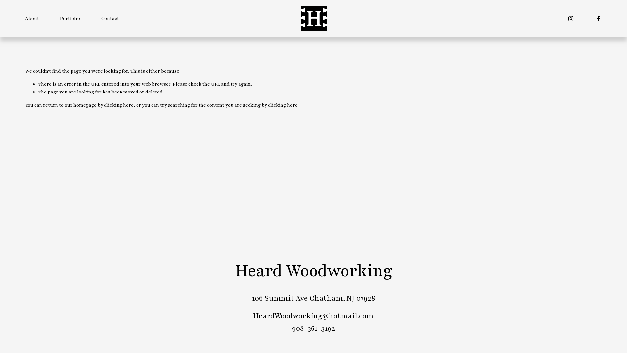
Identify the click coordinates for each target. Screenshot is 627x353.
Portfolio (70, 18)
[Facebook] (598, 18)
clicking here (119, 105)
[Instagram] (571, 18)
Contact (110, 18)
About (32, 18)
